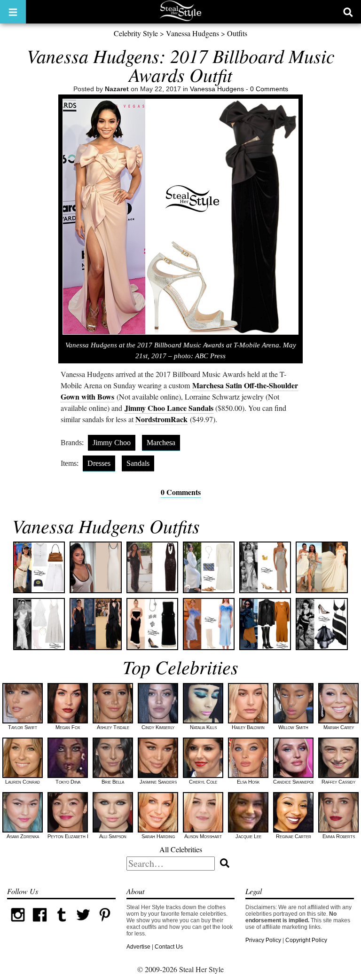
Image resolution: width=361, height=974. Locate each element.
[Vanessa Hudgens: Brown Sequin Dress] (152, 567)
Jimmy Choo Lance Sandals (169, 407)
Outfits (237, 33)
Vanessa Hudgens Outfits (106, 525)
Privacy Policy (263, 940)
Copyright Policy (306, 940)
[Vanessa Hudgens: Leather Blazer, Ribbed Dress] (265, 624)
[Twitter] (83, 923)
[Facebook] (39, 923)
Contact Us (169, 946)
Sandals (137, 463)
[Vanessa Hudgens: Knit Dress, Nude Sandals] (209, 567)
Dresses (98, 463)
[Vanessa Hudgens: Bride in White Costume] (39, 624)
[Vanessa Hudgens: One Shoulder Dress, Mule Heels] (265, 567)
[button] (13, 12)
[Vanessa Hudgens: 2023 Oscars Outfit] (152, 624)
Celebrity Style (136, 33)
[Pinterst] (105, 923)
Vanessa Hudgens (192, 33)
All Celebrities (180, 849)
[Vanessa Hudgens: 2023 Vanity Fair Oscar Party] (95, 624)
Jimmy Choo (112, 443)
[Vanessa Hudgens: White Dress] (95, 567)
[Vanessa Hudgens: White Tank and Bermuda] (39, 567)
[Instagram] (18, 923)
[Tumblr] (61, 923)
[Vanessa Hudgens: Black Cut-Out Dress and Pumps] (321, 624)
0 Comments (269, 89)
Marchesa (161, 443)
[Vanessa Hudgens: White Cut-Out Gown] (321, 567)
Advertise (138, 946)
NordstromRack (161, 419)
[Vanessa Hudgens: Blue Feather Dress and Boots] (209, 624)
